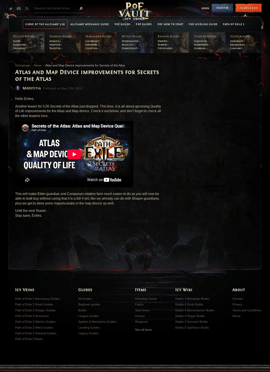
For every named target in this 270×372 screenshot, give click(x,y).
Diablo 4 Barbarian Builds (192, 298)
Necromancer (130, 41)
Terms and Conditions (247, 310)
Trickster (55, 48)
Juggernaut (92, 41)
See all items (143, 329)
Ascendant (237, 41)
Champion (19, 48)
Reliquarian (237, 44)
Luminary (236, 48)
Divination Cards (146, 298)
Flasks (139, 304)
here (44, 116)
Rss (28, 8)
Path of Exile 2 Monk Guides (34, 304)
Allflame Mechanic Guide (89, 24)
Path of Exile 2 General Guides (35, 333)
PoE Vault (135, 12)
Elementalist (130, 48)
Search (81, 8)
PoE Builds (122, 24)
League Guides (88, 316)
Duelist (23, 36)
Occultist (128, 44)
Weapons (141, 321)
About (236, 316)
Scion (239, 36)
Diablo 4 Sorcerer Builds (191, 321)
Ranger (168, 36)
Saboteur (55, 44)
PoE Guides (144, 24)
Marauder (98, 36)
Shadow (60, 36)
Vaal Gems (142, 310)
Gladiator (19, 44)
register (222, 7)
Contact (237, 298)
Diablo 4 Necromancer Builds (194, 310)
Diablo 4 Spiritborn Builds (192, 327)
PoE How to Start (170, 24)
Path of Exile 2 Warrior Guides (35, 321)
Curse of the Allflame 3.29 (45, 24)
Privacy (237, 304)
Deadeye (163, 41)
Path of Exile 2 (233, 24)
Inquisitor (201, 41)
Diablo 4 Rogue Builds (190, 316)
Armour (140, 316)
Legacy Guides (88, 333)
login (205, 8)
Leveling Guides (89, 327)
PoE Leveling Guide (203, 24)
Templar (205, 36)
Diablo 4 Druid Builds (189, 304)
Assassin (54, 41)
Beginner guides (89, 304)
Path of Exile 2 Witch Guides (34, 327)
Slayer (17, 41)
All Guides (85, 298)
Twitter (11, 8)
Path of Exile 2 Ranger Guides (35, 310)
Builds (82, 310)
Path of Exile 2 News (29, 339)
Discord (20, 8)
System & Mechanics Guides (97, 321)
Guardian (200, 48)
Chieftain (91, 48)
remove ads (248, 7)
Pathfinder (165, 48)
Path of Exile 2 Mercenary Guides (37, 298)
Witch (132, 36)
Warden (163, 44)
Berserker (91, 44)
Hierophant (201, 44)
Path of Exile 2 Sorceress (32, 316)
